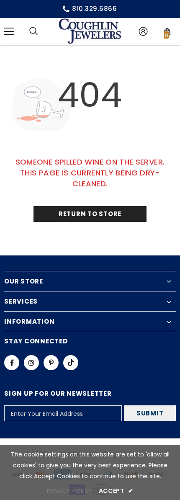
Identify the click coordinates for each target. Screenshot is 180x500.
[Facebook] (11, 362)
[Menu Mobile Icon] (9, 31)
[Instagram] (31, 362)
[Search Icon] (33, 31)
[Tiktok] (70, 362)
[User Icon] (143, 31)
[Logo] (90, 31)
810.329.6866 (94, 8)
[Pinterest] (51, 362)
